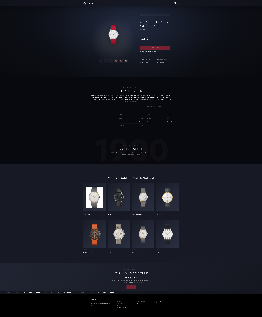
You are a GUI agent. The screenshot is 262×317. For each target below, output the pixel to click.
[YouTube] (164, 302)
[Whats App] (175, 3)
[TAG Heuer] (54, 292)
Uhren (114, 3)
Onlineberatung (144, 54)
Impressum (161, 314)
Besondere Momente (130, 3)
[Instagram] (157, 302)
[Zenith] (45, 292)
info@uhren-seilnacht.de (122, 307)
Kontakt (147, 3)
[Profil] (172, 3)
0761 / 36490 (120, 305)
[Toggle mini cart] (178, 3)
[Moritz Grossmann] (3, 292)
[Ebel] (63, 292)
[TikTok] (167, 302)
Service (140, 3)
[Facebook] (160, 302)
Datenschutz (166, 314)
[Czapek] (69, 292)
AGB (171, 314)
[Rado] (25, 292)
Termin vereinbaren (155, 54)
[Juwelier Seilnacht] (88, 3)
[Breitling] (38, 292)
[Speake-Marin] (11, 292)
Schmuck (120, 3)
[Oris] (17, 292)
